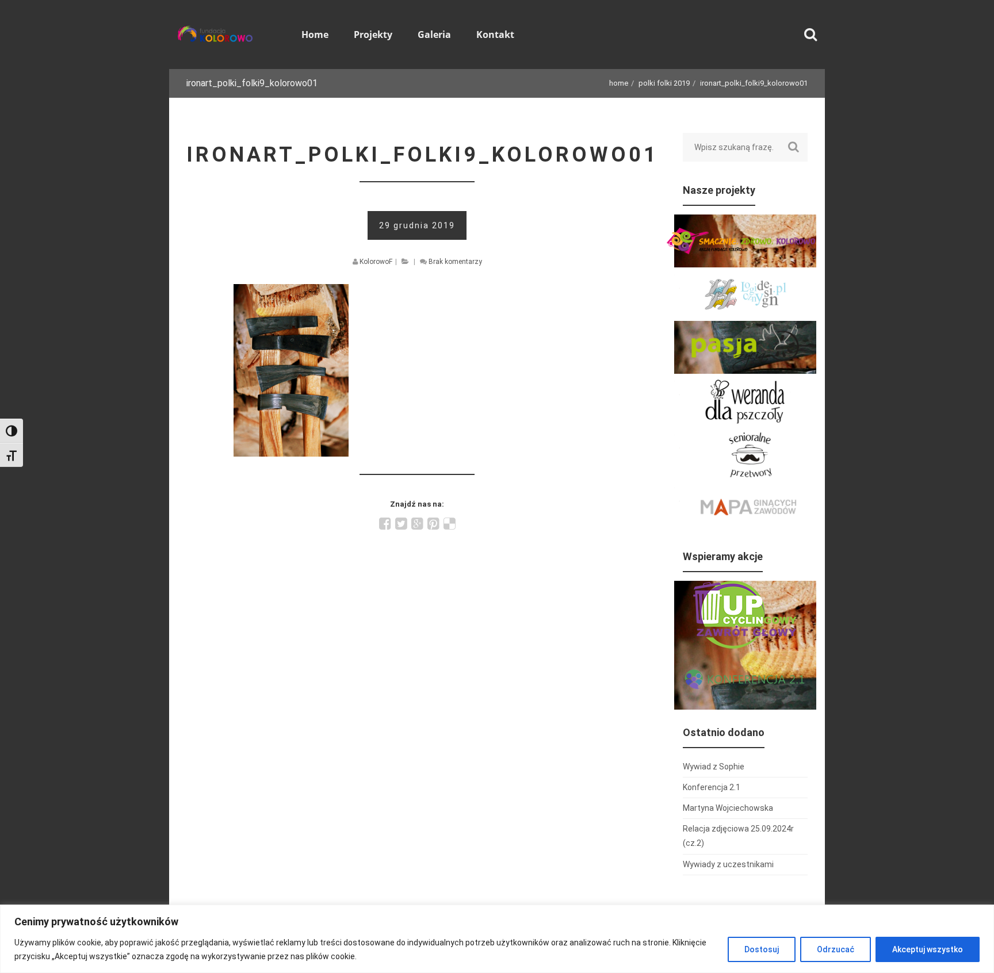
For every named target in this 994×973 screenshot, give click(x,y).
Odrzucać (835, 949)
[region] (497, 939)
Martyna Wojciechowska (728, 808)
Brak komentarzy (455, 262)
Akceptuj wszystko (927, 949)
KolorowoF (376, 262)
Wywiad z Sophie (713, 766)
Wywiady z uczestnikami (728, 864)
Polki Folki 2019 (664, 83)
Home (618, 83)
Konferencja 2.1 (711, 787)
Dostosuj (761, 949)
